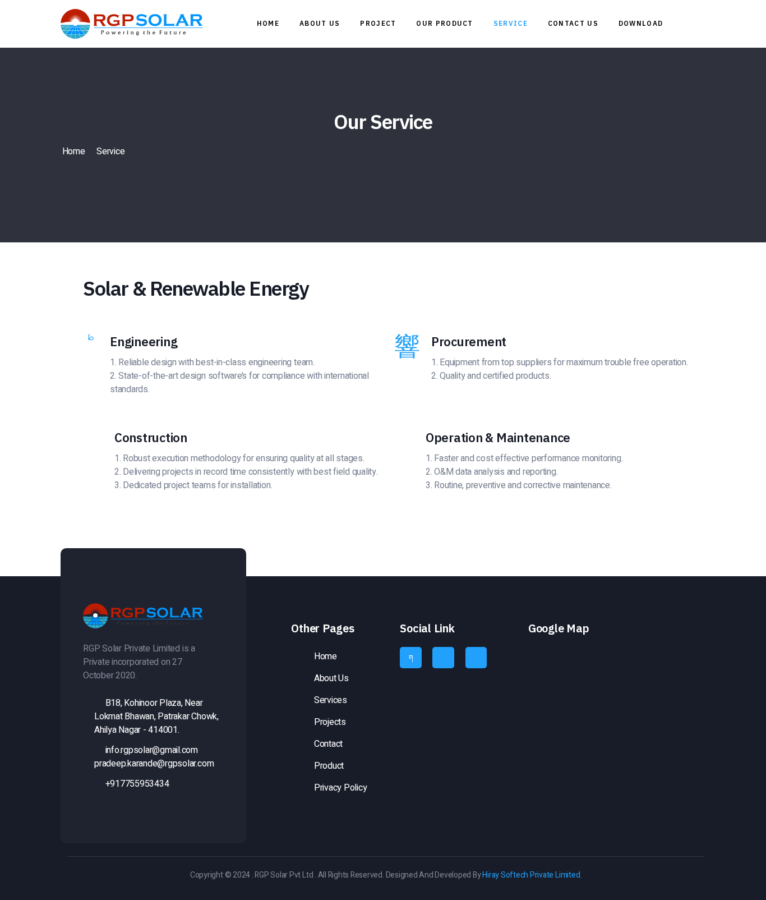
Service (510, 23)
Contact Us (573, 23)
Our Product (444, 23)
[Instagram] (443, 657)
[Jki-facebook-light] (410, 657)
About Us (319, 23)
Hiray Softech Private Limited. (531, 875)
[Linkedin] (476, 657)
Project (378, 23)
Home (268, 23)
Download (641, 23)
